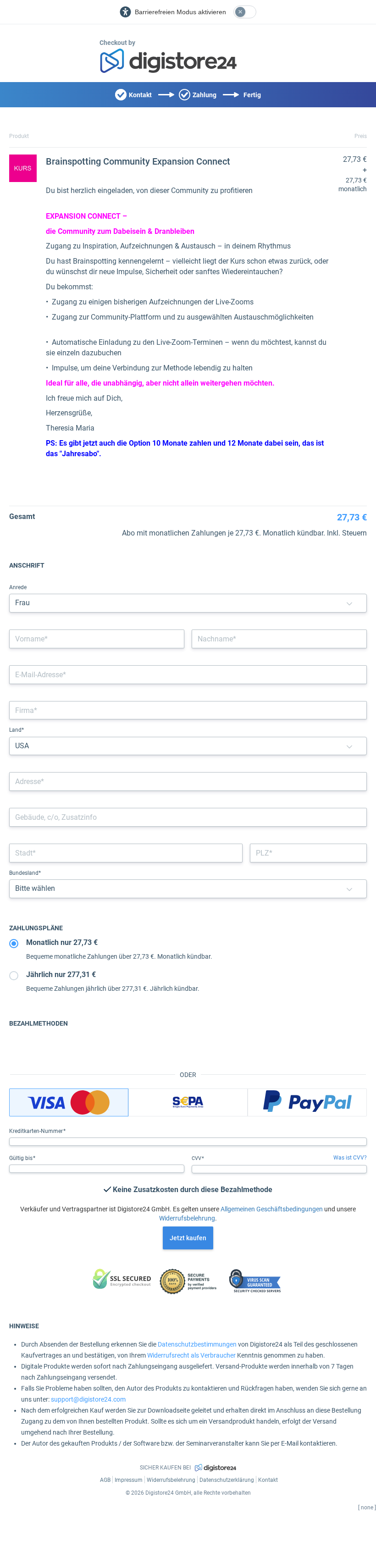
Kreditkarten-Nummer (36, 1131)
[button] (349, 603)
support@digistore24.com (88, 1399)
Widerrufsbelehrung (187, 1218)
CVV (197, 1158)
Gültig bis (21, 1158)
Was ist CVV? (350, 1157)
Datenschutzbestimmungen (197, 1344)
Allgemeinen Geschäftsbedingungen (272, 1209)
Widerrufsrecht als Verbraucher (191, 1355)
